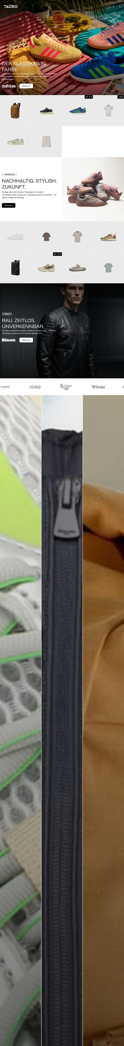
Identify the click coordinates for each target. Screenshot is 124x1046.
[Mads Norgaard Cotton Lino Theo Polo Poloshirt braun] (46, 236)
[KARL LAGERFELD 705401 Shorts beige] (46, 141)
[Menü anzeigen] (120, 7)
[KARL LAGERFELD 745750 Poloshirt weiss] (108, 110)
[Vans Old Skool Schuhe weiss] (15, 236)
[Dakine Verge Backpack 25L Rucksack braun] (15, 110)
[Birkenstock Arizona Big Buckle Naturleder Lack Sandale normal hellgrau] (77, 267)
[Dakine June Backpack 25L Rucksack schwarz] (15, 267)
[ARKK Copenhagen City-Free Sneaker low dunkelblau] (46, 110)
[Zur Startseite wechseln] (11, 6)
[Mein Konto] (114, 7)
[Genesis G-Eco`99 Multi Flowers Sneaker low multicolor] (46, 267)
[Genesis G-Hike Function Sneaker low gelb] (108, 236)
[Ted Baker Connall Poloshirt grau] (77, 236)
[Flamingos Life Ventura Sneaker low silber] (15, 141)
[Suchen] (110, 7)
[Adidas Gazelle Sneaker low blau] (77, 110)
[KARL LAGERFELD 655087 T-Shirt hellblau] (108, 267)
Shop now (20, 85)
